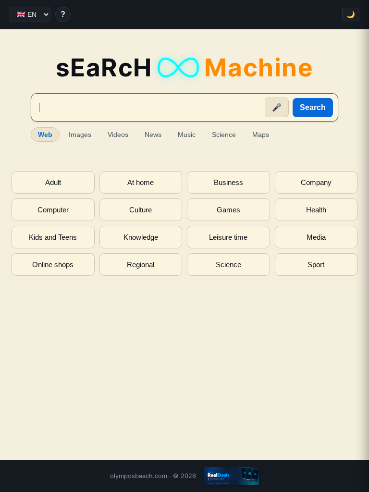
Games (228, 210)
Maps (260, 134)
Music (187, 134)
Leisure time (228, 237)
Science (224, 134)
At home (140, 182)
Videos (118, 134)
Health (316, 210)
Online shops (53, 264)
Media (316, 237)
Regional (140, 264)
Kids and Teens (53, 237)
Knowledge (140, 237)
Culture (140, 210)
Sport (316, 264)
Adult (53, 182)
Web (45, 134)
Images (80, 134)
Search (313, 107)
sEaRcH (185, 67)
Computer (53, 210)
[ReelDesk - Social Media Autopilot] (231, 476)
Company (316, 182)
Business (228, 182)
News (153, 134)
